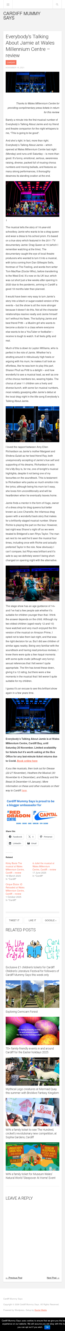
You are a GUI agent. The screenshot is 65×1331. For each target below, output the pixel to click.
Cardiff (11, 62)
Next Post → (53, 1277)
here (24, 790)
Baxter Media (41, 1309)
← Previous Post (14, 1277)
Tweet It (14, 920)
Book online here (27, 761)
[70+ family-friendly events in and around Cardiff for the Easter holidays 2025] (32, 1031)
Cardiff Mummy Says (22, 15)
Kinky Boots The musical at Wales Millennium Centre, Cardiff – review (15, 868)
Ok (47, 1327)
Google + (50, 920)
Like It (32, 920)
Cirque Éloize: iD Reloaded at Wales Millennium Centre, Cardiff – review (15, 889)
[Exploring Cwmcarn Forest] (32, 994)
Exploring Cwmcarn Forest (22, 1011)
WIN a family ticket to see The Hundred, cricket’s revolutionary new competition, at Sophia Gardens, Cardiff (31, 1133)
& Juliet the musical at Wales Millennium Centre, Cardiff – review (44, 866)
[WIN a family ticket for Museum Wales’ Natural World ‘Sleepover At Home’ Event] (32, 1156)
